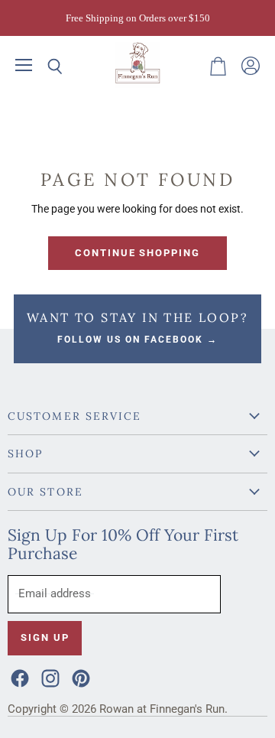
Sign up (45, 637)
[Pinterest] (79, 677)
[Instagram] (49, 677)
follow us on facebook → (137, 339)
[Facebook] (18, 677)
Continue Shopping (137, 252)
